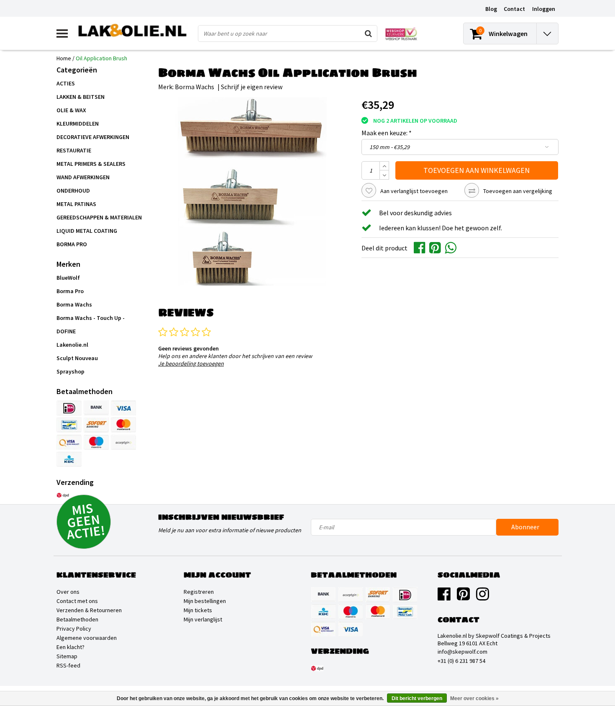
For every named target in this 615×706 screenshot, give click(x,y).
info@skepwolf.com (462, 651)
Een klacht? (70, 647)
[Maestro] (96, 442)
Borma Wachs (194, 86)
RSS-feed (68, 665)
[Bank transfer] (96, 407)
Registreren (199, 591)
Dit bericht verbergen (417, 698)
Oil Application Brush (101, 58)
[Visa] (123, 407)
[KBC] (69, 459)
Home (63, 58)
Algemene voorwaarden (86, 638)
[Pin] (69, 442)
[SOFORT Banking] (96, 425)
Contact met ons (77, 601)
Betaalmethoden (77, 619)
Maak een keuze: (386, 133)
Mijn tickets (198, 610)
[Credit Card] (123, 442)
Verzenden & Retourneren (89, 610)
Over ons (67, 591)
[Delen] (421, 247)
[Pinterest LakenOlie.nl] (463, 597)
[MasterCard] (123, 425)
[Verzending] (62, 495)
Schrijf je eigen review (251, 86)
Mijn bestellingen (205, 601)
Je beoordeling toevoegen (191, 363)
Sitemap (66, 656)
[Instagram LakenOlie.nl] (482, 597)
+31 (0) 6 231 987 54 (461, 661)
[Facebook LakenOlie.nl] (444, 597)
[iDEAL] (69, 407)
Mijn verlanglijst (203, 619)
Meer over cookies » (474, 698)
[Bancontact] (69, 425)
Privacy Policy (73, 628)
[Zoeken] (368, 33)
